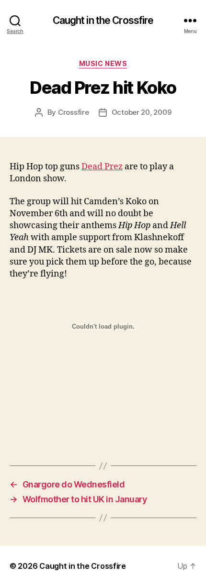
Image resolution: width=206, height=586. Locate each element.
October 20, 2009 (142, 112)
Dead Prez (102, 166)
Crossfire (73, 112)
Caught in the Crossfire (103, 20)
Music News (103, 63)
